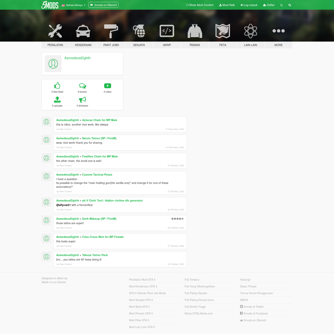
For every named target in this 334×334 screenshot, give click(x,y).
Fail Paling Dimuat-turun (199, 300)
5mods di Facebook (255, 313)
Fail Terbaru (192, 279)
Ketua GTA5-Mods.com (199, 313)
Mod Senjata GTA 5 (141, 300)
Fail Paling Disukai (196, 293)
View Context (65, 129)
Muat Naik (228, 5)
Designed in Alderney (55, 278)
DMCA (244, 300)
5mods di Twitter (253, 306)
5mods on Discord (254, 320)
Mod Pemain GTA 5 (141, 313)
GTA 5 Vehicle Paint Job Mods (147, 293)
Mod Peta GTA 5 (139, 320)
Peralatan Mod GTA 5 (142, 279)
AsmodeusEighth (77, 57)
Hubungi (245, 279)
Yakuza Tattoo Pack (95, 255)
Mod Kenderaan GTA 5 (143, 286)
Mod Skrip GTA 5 (139, 306)
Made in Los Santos (54, 282)
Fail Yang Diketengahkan (200, 286)
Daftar (270, 5)
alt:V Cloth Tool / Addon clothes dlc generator (112, 200)
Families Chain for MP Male (100, 156)
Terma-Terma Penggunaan (256, 293)
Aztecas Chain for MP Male (99, 120)
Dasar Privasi (248, 286)
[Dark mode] (282, 5)
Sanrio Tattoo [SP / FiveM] (99, 138)
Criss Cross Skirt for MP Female (103, 237)
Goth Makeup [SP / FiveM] (99, 218)
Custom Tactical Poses (97, 174)
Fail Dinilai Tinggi (195, 306)
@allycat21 (63, 205)
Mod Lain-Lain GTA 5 (142, 327)
